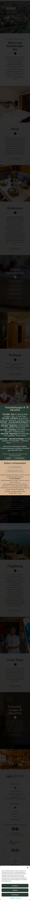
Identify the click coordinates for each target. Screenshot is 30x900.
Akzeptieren (15, 885)
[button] (27, 867)
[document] (15, 450)
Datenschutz (12, 898)
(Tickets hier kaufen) (17, 442)
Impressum (18, 898)
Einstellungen (15, 894)
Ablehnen (15, 890)
